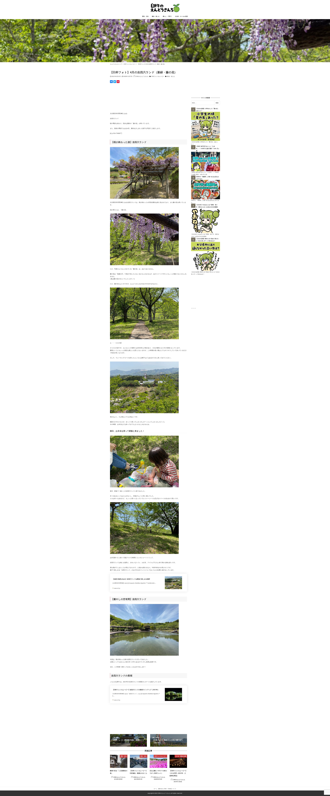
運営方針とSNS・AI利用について (167, 789)
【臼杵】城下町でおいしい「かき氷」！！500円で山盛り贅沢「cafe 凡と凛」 (207, 148)
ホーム (155, 789)
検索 (217, 103)
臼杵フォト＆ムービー (158, 76)
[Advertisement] (161, 98)
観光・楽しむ (171, 76)
